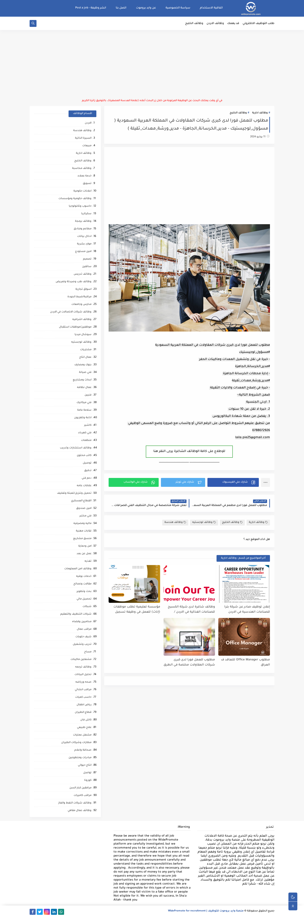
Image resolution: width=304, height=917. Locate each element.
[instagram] (47, 912)
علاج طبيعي (84, 727)
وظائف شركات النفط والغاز (74, 803)
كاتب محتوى (84, 455)
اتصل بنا (121, 8)
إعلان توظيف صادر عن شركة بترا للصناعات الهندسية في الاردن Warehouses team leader (247, 609)
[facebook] (33, 912)
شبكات (87, 606)
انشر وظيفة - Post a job (90, 8)
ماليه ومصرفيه (82, 523)
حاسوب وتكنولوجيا (80, 206)
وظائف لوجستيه (202, 522)
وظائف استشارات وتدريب (75, 448)
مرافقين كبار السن (80, 788)
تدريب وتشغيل (82, 644)
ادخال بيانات (84, 236)
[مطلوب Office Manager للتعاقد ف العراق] (244, 637)
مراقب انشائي (83, 689)
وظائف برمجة (83, 221)
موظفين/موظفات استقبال (75, 327)
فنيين (88, 395)
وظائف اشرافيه (81, 319)
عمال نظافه (84, 387)
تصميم (87, 259)
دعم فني (86, 478)
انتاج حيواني (84, 765)
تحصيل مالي (84, 599)
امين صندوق (83, 508)
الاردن (88, 123)
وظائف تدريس (82, 274)
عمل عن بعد (84, 553)
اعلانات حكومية (82, 191)
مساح (87, 652)
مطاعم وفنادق (82, 229)
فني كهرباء (84, 433)
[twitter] (40, 912)
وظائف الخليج (194, 23)
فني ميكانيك (84, 402)
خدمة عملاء (84, 176)
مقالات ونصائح (82, 584)
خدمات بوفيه (83, 576)
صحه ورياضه (83, 682)
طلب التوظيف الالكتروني (258, 23)
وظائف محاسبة (81, 168)
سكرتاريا (86, 213)
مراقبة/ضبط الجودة (79, 297)
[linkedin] (54, 912)
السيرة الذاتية (83, 138)
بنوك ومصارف (82, 365)
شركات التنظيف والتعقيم (75, 614)
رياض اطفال (84, 704)
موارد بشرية (84, 244)
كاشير (87, 425)
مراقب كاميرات (82, 795)
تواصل (87, 772)
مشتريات (85, 349)
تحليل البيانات (83, 674)
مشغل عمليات (82, 735)
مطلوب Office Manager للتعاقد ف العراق (245, 662)
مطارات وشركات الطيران (76, 742)
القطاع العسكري (81, 500)
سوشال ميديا (83, 334)
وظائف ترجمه (83, 667)
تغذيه (88, 561)
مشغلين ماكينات (81, 659)
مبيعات (86, 145)
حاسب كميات (83, 697)
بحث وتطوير (84, 591)
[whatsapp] (61, 912)
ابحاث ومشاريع (82, 380)
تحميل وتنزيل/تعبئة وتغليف (74, 493)
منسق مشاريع (82, 538)
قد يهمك (233, 23)
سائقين (86, 266)
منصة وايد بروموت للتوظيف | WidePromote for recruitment (206, 911)
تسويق (87, 183)
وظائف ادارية (260, 113)
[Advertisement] (152, 64)
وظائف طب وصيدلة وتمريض (73, 281)
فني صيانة (85, 372)
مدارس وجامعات (81, 304)
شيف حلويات (83, 636)
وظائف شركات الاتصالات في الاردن (70, 312)
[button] (233, 482)
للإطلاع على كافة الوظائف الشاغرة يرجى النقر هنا (189, 451)
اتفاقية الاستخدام (211, 8)
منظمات (86, 440)
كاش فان (85, 720)
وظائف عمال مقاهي (79, 810)
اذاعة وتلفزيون (82, 417)
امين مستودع (83, 251)
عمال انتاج (85, 357)
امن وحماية (84, 546)
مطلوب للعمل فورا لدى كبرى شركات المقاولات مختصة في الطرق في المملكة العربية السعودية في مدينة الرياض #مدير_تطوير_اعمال (189, 662)
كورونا (87, 780)
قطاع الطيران (83, 712)
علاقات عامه (84, 485)
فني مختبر (85, 516)
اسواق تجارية (83, 289)
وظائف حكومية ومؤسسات (75, 198)
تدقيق (87, 470)
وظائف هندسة (173, 522)
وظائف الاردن (215, 23)
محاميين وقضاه (81, 621)
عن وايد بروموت (146, 8)
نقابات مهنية (83, 531)
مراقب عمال (84, 629)
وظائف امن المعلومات (77, 568)
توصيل (87, 463)
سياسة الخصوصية (178, 8)
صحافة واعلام (82, 750)
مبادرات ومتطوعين (80, 757)
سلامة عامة (84, 410)
